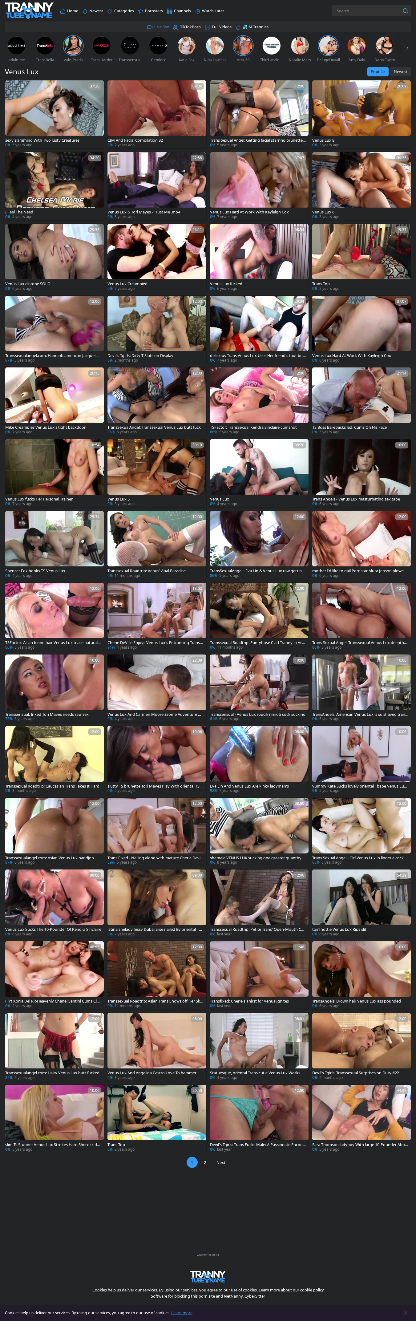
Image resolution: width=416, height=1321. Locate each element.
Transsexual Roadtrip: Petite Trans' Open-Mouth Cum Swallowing (257, 929)
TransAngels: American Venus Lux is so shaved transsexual (359, 714)
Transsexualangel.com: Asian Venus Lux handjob (49, 858)
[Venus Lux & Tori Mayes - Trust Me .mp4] (156, 186)
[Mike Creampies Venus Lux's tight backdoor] (54, 401)
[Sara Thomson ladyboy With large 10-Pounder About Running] (361, 1119)
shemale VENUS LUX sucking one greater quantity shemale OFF (257, 858)
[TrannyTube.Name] (29, 10)
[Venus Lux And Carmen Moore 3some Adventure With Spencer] (156, 688)
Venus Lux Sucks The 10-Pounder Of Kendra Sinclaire (53, 929)
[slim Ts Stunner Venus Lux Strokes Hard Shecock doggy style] (54, 1119)
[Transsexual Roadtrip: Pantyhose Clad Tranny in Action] (259, 617)
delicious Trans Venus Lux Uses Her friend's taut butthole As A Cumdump (258, 356)
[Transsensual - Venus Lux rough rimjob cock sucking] (259, 688)
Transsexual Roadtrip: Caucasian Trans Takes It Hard (52, 786)
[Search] (405, 11)
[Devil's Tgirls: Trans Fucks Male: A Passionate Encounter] (259, 1119)
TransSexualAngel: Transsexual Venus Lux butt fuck (154, 427)
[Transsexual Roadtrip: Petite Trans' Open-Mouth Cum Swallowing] (259, 903)
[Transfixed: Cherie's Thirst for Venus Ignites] (259, 975)
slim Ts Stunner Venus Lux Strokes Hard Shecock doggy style (52, 1145)
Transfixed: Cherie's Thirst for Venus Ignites (249, 1001)
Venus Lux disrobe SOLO (27, 284)
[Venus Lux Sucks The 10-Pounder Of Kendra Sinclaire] (54, 903)
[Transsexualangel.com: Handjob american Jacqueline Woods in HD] (54, 330)
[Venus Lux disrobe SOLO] (54, 258)
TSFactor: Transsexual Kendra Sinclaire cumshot (253, 427)
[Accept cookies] (405, 1313)
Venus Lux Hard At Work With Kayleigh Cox (249, 212)
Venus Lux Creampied (127, 284)
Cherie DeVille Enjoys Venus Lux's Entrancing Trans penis (155, 643)
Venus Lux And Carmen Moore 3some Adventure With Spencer (155, 714)
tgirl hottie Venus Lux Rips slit (339, 929)
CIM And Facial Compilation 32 (135, 140)
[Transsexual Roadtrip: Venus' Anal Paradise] (156, 545)
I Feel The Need (19, 212)
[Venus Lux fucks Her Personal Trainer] (54, 473)
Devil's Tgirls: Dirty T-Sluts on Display (140, 356)
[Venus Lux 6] (361, 186)
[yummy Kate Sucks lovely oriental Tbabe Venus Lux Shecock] (361, 760)
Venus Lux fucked (226, 284)
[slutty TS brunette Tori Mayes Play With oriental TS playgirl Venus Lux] (156, 760)
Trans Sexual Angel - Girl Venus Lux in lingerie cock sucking (359, 858)
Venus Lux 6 (323, 212)
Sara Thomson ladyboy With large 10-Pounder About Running (359, 1145)
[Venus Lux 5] (156, 473)
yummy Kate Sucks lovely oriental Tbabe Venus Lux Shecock (359, 786)
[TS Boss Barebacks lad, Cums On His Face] (361, 401)
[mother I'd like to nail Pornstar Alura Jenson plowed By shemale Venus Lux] (361, 545)
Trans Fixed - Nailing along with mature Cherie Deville (154, 858)
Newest (401, 71)
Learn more (181, 1312)
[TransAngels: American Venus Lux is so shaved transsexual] (361, 688)
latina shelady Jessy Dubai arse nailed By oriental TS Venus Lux (154, 929)
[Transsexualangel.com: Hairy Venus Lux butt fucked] (54, 1047)
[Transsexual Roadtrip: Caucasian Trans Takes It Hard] (54, 760)
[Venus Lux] (259, 473)
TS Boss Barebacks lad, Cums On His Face (349, 427)
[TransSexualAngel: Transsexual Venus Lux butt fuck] (156, 401)
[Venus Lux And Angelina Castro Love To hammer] (156, 1047)
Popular (378, 71)
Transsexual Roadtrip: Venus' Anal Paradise (146, 571)
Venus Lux (219, 499)
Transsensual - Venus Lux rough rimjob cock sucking (257, 714)
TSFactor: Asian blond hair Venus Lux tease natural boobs (53, 643)
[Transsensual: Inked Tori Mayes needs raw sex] (54, 688)
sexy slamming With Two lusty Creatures (42, 140)
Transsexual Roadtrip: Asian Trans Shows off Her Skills (155, 1001)
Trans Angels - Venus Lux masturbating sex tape (356, 499)
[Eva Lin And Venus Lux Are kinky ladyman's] (259, 760)
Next (220, 1162)
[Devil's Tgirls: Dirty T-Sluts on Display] (156, 330)
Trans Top (321, 284)
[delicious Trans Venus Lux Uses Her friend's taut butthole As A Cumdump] (259, 330)
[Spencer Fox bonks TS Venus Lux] (54, 545)
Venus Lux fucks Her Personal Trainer (39, 499)
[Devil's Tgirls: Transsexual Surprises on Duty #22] (361, 1047)
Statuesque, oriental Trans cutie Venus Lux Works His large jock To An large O (257, 1073)
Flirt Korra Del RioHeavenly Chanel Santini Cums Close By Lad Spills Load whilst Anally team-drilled (53, 1001)
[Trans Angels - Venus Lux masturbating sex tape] (361, 473)
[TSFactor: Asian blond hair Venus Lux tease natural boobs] (54, 617)
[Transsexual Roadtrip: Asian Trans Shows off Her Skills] (156, 975)
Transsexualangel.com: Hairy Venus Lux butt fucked (52, 1073)
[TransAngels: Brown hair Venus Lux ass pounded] (361, 975)
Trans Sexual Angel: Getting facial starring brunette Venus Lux (258, 140)
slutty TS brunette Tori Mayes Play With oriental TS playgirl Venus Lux (155, 786)
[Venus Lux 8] (361, 114)
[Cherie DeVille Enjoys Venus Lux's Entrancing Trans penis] (156, 617)
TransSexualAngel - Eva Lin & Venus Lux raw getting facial (257, 571)
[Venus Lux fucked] (259, 258)
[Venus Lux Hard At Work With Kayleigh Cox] (259, 186)
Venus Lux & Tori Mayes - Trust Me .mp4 (143, 212)
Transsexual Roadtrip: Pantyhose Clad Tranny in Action (257, 643)
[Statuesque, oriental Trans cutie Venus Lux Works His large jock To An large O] (259, 1047)
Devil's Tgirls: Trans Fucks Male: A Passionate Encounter (257, 1145)
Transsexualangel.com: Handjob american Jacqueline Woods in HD (53, 356)
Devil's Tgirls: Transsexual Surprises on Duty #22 (355, 1073)
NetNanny (233, 1296)
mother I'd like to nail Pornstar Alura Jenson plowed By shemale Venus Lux (359, 571)
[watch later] (13, 88)
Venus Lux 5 (118, 499)
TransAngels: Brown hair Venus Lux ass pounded (356, 1001)
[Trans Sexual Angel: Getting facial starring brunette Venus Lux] (259, 114)
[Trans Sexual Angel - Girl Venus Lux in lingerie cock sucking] (361, 832)
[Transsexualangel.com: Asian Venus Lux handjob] (54, 832)
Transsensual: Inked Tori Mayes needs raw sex (47, 714)
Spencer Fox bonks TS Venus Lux (35, 571)
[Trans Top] (361, 258)
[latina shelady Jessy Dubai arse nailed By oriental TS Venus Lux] (156, 903)
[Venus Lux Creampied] (156, 258)
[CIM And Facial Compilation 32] (156, 114)
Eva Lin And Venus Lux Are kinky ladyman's (249, 786)
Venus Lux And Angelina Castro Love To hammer (151, 1073)
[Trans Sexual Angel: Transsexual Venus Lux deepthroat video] (361, 617)
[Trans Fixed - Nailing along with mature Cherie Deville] (156, 832)
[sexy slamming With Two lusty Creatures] (54, 114)
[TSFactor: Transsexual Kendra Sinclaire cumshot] (259, 401)
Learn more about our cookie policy (291, 1290)
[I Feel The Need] (54, 186)
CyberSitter (254, 1296)
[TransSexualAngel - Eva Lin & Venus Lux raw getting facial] (259, 545)
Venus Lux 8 (323, 140)
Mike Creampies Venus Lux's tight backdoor (45, 427)
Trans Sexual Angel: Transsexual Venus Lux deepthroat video (360, 643)
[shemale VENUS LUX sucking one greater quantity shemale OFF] (259, 832)
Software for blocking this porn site (183, 1296)
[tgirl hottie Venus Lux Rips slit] (361, 903)
